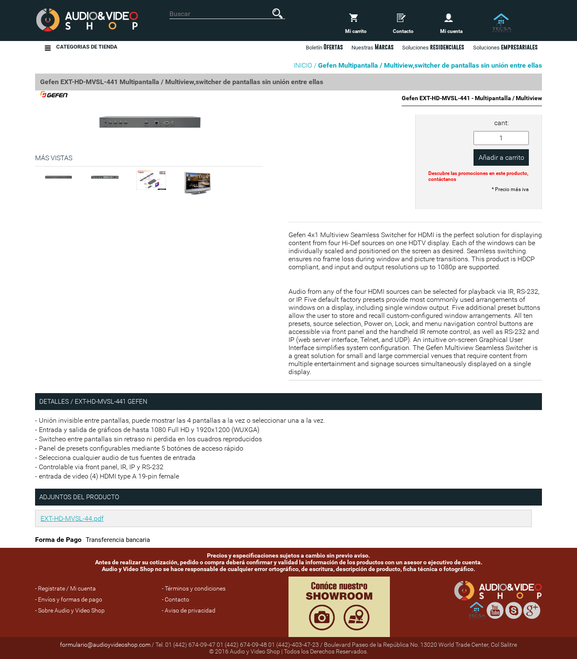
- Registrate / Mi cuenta (65, 588)
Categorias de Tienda (86, 47)
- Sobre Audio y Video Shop (70, 610)
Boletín (324, 47)
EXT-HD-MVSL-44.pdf (72, 518)
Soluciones (505, 47)
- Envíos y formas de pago (68, 599)
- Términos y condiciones (194, 588)
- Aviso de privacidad (188, 610)
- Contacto (175, 599)
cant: (501, 123)
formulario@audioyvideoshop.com (105, 644)
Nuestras (372, 47)
